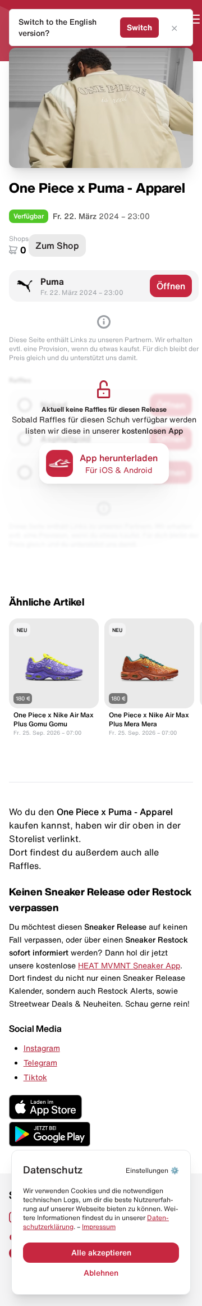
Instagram (42, 1048)
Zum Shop (57, 245)
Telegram (40, 1063)
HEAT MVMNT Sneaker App (129, 966)
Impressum (99, 1226)
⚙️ (152, 1170)
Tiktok (35, 1077)
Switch (139, 27)
